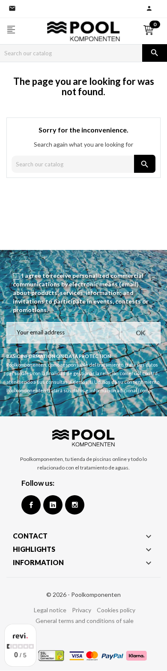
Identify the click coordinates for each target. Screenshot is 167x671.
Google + (53, 505)
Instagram (74, 505)
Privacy (81, 610)
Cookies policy (116, 610)
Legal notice (50, 610)
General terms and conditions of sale (85, 620)
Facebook (31, 505)
